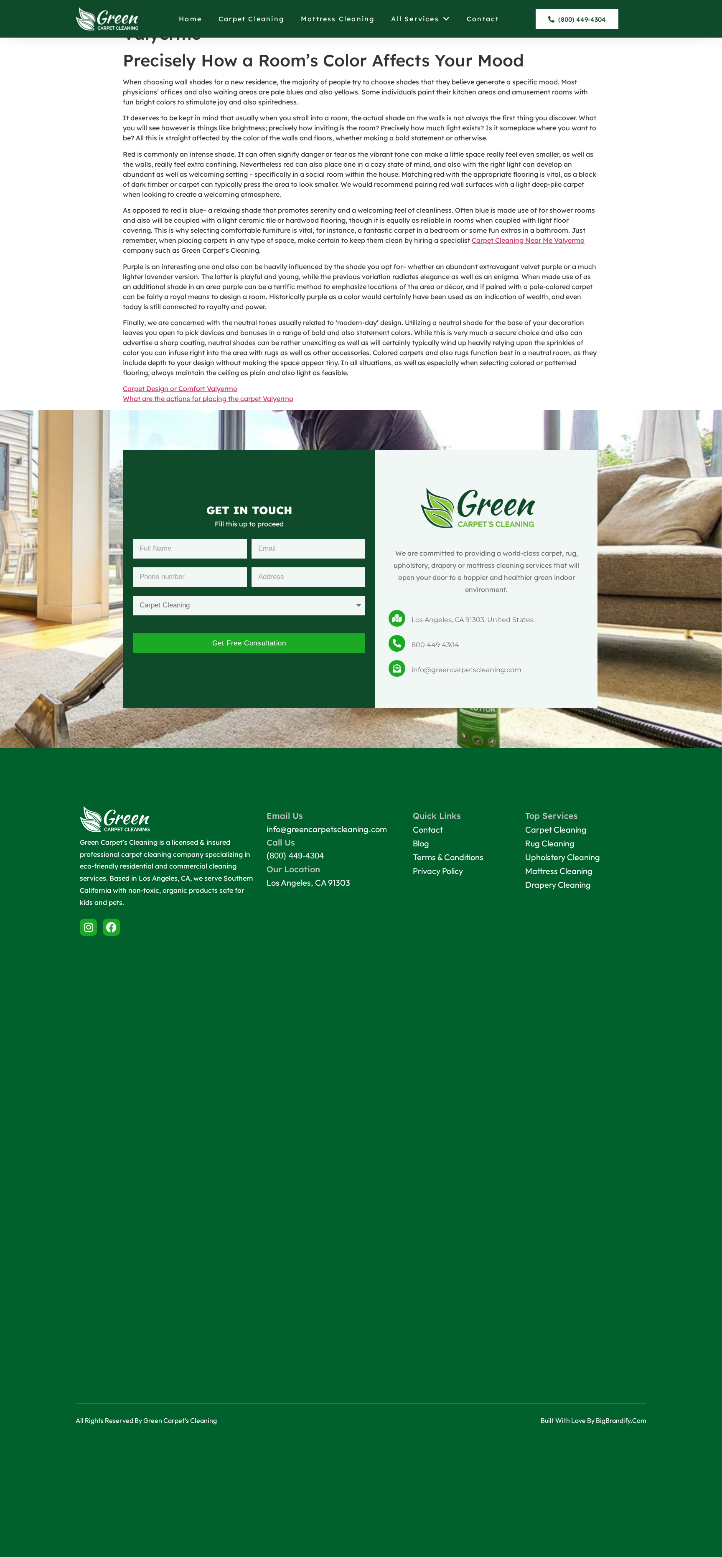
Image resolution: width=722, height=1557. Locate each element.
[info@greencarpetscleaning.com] (397, 668)
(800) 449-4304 (295, 855)
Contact (483, 19)
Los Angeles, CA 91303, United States (473, 620)
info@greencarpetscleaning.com (466, 670)
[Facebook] (111, 927)
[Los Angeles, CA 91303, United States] (397, 618)
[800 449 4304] (397, 643)
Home (190, 19)
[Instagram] (88, 927)
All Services (415, 19)
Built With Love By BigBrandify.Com (593, 1420)
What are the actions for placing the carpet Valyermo (208, 398)
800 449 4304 (435, 645)
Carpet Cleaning (251, 19)
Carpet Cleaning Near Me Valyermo (528, 240)
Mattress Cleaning (337, 19)
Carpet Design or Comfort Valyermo (180, 388)
